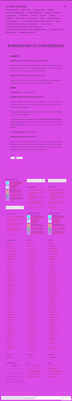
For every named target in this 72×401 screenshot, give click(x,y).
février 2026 (10, 248)
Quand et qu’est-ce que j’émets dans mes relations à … (14, 230)
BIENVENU (50, 10)
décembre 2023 (11, 291)
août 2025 (10, 261)
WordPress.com (33, 376)
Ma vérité (52, 15)
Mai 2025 (9, 267)
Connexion (31, 368)
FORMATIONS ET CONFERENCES (52, 12)
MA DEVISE (34, 15)
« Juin (7, 386)
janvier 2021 (10, 344)
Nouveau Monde (20, 18)
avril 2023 (10, 304)
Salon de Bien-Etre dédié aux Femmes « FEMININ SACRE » (22, 24)
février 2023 (10, 309)
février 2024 (10, 285)
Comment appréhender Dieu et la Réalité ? (15, 225)
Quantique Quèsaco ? (12, 21)
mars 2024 (10, 283)
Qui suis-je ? (58, 21)
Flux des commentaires (35, 374)
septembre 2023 (11, 296)
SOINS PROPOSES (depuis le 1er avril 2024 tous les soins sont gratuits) (26, 29)
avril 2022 (10, 322)
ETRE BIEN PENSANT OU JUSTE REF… (16, 184)
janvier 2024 (10, 288)
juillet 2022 (10, 320)
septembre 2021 (11, 333)
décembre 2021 (11, 328)
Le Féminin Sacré (11, 15)
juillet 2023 (10, 301)
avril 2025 (10, 269)
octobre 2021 (10, 330)
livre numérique (23, 15)
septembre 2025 (11, 259)
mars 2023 (10, 306)
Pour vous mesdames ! (53, 18)
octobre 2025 (11, 256)
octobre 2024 (11, 277)
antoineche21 (13, 194)
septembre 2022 (11, 317)
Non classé (10, 357)
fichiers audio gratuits (34, 12)
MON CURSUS (9, 18)
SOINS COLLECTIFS (46, 24)
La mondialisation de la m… (17, 195)
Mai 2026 (9, 246)
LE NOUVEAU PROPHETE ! (14, 187)
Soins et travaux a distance (27, 32)
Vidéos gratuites (11, 32)
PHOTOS (42, 18)
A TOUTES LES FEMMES (12, 10)
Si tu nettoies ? (11, 234)
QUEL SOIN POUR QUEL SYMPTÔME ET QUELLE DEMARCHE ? (37, 21)
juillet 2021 (10, 338)
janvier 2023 (10, 312)
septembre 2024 (11, 280)
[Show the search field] (64, 6)
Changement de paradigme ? (15, 217)
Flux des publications (34, 371)
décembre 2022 (11, 314)
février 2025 (10, 272)
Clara (11, 186)
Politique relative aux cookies (29, 398)
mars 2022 (10, 325)
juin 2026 (9, 243)
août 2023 (10, 299)
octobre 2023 (11, 293)
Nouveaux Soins (32, 18)
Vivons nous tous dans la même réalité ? (14, 220)
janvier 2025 (10, 275)
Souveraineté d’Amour (56, 29)
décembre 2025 (11, 251)
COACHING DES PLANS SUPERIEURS (15, 12)
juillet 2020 (10, 349)
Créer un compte (33, 366)
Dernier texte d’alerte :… (17, 192)
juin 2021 (9, 341)
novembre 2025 (11, 254)
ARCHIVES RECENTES (39, 10)
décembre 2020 (11, 346)
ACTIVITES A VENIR (26, 10)
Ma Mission (43, 15)
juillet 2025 (10, 264)
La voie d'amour (16, 6)
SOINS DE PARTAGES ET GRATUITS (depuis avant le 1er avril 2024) (24, 27)
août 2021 (10, 336)
